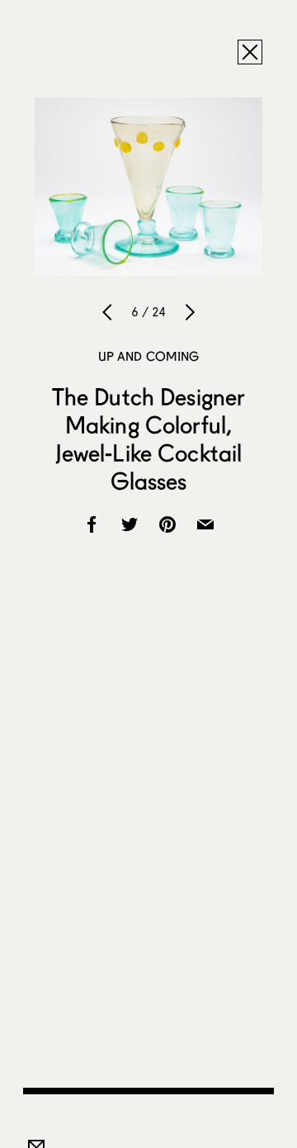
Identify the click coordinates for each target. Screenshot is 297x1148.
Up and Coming (149, 356)
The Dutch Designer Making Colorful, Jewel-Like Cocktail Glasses (149, 438)
